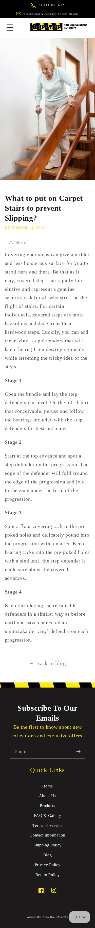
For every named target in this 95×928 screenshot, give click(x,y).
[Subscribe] (78, 751)
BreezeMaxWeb (59, 917)
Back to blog (51, 663)
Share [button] (21, 242)
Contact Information (47, 835)
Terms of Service (47, 825)
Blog (47, 855)
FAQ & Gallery (47, 815)
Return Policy (47, 875)
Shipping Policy (47, 845)
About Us (47, 796)
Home (47, 786)
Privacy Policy (48, 865)
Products (47, 805)
